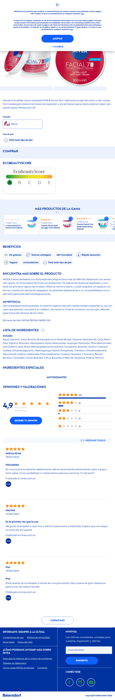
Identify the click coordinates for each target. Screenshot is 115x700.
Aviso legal (8, 642)
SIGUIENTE (82, 660)
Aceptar (57, 38)
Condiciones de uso (13, 637)
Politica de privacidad (38, 637)
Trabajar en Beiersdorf (14, 663)
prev (4, 224)
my (71, 631)
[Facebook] (69, 682)
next (111, 224)
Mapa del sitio (25, 642)
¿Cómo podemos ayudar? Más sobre (27, 651)
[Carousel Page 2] (58, 212)
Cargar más (57, 620)
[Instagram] (80, 682)
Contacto (42, 667)
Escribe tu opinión (26, 420)
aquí (82, 14)
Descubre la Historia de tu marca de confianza (27, 658)
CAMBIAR (58, 46)
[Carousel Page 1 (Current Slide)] (56, 212)
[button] (35, 219)
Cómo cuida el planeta (18, 667)
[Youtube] (91, 682)
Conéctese (73, 672)
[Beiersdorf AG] (12, 696)
